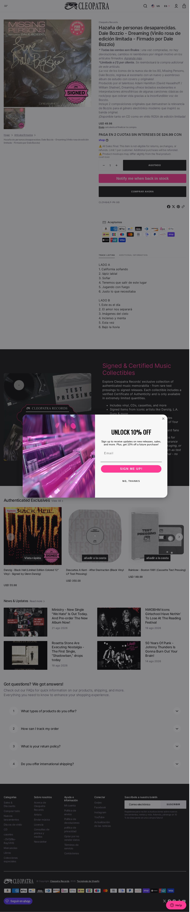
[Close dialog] (162, 418)
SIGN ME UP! (130, 468)
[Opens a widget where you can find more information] (173, 905)
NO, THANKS (130, 481)
